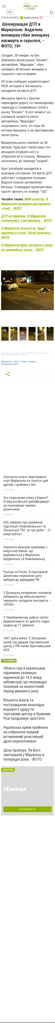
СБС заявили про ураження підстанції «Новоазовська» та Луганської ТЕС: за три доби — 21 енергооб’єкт (27, 528)
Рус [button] (10, 12)
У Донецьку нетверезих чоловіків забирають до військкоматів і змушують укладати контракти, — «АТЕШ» (27, 598)
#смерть (32, 361)
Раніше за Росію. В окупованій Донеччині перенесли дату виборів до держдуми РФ (25, 576)
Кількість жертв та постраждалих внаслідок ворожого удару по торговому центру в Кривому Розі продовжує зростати (26, 709)
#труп (24, 361)
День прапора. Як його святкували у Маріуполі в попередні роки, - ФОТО (23, 755)
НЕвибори (14, 789)
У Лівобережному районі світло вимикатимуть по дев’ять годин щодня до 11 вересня (26, 621)
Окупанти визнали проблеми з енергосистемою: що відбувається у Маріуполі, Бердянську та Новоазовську (25, 553)
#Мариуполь (6, 361)
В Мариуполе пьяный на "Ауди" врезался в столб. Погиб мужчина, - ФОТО (27, 232)
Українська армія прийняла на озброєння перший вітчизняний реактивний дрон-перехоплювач (25, 734)
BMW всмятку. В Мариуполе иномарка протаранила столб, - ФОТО (25, 203)
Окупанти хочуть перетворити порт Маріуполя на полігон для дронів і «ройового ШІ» (25, 481)
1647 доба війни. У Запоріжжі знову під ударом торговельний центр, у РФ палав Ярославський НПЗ (26, 644)
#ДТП (17, 361)
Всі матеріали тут (28, 809)
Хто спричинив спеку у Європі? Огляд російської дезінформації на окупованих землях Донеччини (26, 503)
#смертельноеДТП (10, 364)
